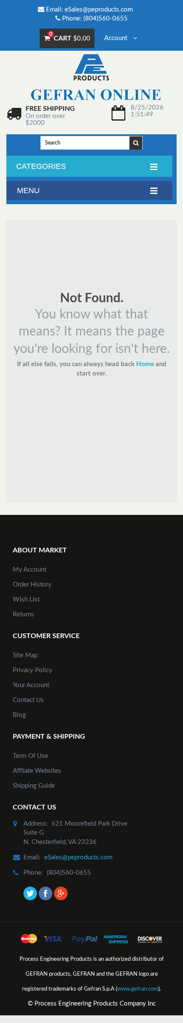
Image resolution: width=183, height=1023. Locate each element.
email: (31, 857)
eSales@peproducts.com (99, 9)
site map (25, 655)
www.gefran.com (137, 989)
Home (145, 364)
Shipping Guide (34, 786)
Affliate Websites (37, 771)
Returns (23, 614)
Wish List (26, 599)
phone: (33, 873)
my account (29, 569)
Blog (19, 715)
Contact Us (28, 700)
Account (116, 38)
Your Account (31, 685)
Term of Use (30, 756)
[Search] (136, 142)
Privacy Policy (32, 670)
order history (32, 584)
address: (35, 824)
